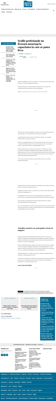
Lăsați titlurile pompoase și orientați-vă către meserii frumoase (34, 91)
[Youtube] (7, 355)
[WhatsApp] (47, 56)
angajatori (26, 291)
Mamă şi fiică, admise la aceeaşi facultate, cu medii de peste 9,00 (10, 307)
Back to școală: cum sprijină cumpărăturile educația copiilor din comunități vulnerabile (10, 78)
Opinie (21, 53)
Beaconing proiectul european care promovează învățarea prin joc (29, 307)
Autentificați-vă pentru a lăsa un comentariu (10, 318)
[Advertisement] (28, 23)
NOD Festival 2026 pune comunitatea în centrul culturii (10, 55)
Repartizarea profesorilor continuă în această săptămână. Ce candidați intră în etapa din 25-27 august (21, 355)
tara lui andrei (49, 293)
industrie (42, 291)
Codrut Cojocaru (24, 57)
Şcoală (27, 53)
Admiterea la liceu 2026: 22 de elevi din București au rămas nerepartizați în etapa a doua (11, 70)
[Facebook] (37, 56)
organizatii (20, 293)
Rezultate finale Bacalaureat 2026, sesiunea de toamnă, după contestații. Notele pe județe (10, 49)
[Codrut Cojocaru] (18, 57)
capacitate (32, 291)
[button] (53, 10)
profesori (27, 293)
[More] (53, 56)
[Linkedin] (50, 56)
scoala (32, 293)
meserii (47, 291)
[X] (41, 56)
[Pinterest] (44, 56)
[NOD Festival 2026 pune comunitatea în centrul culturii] (3, 55)
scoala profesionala (40, 293)
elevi (37, 291)
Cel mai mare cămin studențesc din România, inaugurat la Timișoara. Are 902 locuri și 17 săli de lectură (11, 62)
